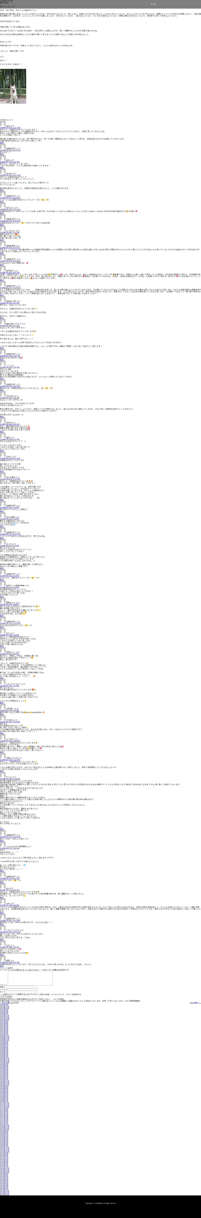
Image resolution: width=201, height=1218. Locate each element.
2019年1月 (4, 1079)
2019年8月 (4, 1066)
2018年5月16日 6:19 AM (9, 424)
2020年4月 (4, 1051)
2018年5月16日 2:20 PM (9, 546)
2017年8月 (4, 1111)
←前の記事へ (5, 1003)
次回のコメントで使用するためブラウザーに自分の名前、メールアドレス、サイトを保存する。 (43, 994)
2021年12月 (4, 1016)
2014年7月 (4, 1178)
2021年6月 (4, 1025)
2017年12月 (4, 1103)
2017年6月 (4, 1114)
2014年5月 (4, 1181)
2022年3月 (4, 1012)
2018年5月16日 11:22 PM (10, 760)
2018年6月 (4, 1092)
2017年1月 (4, 1124)
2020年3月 (4, 1053)
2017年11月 (4, 1105)
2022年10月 (4, 1008)
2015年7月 (4, 1157)
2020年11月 (4, 1038)
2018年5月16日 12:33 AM (10, 209)
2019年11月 (4, 1060)
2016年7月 (4, 1135)
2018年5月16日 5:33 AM (9, 367)
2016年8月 (4, 1133)
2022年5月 (4, 1010)
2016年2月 (4, 1144)
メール (3, 989)
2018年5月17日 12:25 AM (10, 534)
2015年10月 (4, 1152)
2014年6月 (4, 1180)
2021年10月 (4, 1020)
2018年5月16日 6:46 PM (9, 654)
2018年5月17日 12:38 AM (10, 288)
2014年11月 (4, 1170)
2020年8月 (4, 1044)
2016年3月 (4, 1142)
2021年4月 (4, 1029)
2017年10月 (4, 1107)
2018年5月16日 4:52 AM (9, 303)
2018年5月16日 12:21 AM (10, 175)
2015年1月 (4, 1167)
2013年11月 (4, 1193)
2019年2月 (4, 1077)
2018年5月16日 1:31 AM (9, 232)
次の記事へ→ (195, 1003)
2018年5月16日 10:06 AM (10, 261)
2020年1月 (4, 1057)
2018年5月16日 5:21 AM (9, 326)
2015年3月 (4, 1163)
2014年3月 (4, 1185)
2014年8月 (4, 1176)
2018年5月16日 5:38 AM (9, 398)
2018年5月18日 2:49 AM (9, 947)
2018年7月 (4, 1090)
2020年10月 (4, 1040)
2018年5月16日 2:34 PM (9, 576)
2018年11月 (4, 1083)
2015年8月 (4, 1155)
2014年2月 (4, 1187)
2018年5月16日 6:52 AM (9, 439)
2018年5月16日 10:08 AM (10, 221)
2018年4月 (4, 1096)
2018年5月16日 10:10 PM (10, 722)
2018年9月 (4, 1087)
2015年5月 (4, 1159)
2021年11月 (4, 1018)
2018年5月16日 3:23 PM (9, 635)
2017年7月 (4, 1113)
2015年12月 (4, 1148)
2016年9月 (4, 1131)
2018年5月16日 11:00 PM (10, 741)
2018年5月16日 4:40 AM (9, 273)
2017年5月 (4, 1116)
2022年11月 (4, 1006)
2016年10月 (4, 1129)
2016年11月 (4, 1127)
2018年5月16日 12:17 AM (10, 128)
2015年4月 (4, 1161)
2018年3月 (4, 1098)
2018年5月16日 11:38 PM (10, 779)
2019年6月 (4, 1070)
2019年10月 (4, 1062)
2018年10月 (4, 1085)
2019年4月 (4, 1073)
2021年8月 (4, 1023)
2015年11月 (4, 1150)
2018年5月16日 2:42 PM (9, 587)
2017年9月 (4, 1109)
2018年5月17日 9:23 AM (9, 878)
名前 (2, 987)
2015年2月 (4, 1165)
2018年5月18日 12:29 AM (10, 932)
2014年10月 (4, 1172)
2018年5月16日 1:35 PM (9, 507)
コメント (3, 985)
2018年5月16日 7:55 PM (9, 686)
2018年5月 (4, 1094)
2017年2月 (4, 1122)
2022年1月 (4, 1014)
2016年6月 (4, 1137)
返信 (2, 143)
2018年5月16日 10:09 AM (10, 198)
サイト (3, 992)
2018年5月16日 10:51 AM (10, 458)
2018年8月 (4, 1088)
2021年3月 (4, 1031)
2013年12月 (4, 1191)
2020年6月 (4, 1047)
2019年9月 (4, 1064)
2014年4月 (4, 1183)
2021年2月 (4, 1033)
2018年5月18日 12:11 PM (10, 920)
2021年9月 (4, 1021)
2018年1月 (4, 1101)
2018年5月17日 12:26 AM (10, 623)
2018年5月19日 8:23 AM (9, 962)
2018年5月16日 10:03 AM (10, 356)
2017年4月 (4, 1118)
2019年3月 (4, 1005)
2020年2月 (4, 1055)
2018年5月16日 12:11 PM (10, 479)
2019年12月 (4, 1059)
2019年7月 (4, 1068)
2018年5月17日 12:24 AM (10, 837)
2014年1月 (4, 1189)
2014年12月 (4, 1168)
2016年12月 (4, 1126)
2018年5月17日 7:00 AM (9, 848)
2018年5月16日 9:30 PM (9, 710)
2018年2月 (4, 1100)
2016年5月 (4, 1139)
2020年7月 (4, 1046)
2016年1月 (4, 1146)
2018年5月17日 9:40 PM (9, 905)
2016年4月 (4, 1140)
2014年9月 (4, 1174)
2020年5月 (4, 1049)
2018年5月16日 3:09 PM (9, 604)
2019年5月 (4, 1072)
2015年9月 (4, 1154)
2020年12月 (4, 1036)
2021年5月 (4, 1027)
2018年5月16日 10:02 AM (10, 386)
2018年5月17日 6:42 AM (9, 162)
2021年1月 (4, 1034)
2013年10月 (4, 1194)
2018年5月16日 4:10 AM (9, 248)
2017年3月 (4, 1120)
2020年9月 (4, 1042)
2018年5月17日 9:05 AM (9, 890)
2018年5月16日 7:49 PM (9, 519)
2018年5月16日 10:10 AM (10, 150)
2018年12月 (4, 1081)
